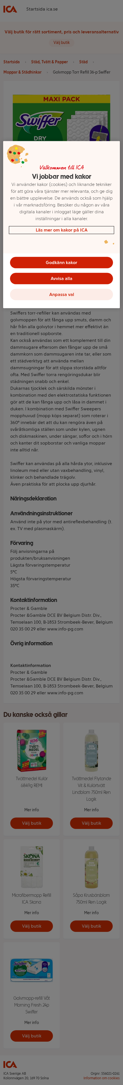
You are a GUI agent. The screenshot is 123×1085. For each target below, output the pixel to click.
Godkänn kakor (61, 262)
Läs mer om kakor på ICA (62, 230)
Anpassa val (61, 294)
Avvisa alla (61, 278)
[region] (61, 224)
